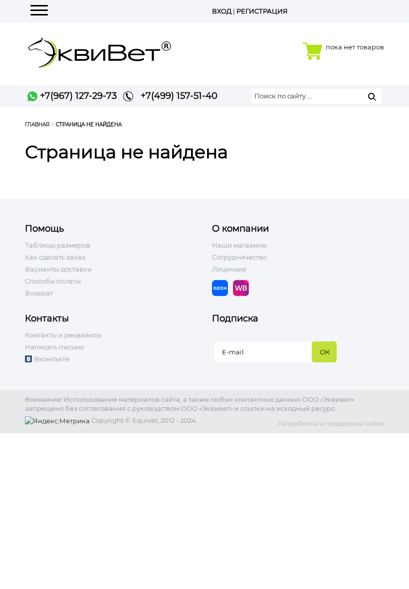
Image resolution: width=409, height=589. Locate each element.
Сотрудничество (239, 257)
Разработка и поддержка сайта (331, 423)
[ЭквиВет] (100, 49)
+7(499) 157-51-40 (175, 95)
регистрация (262, 11)
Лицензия (229, 269)
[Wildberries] (243, 287)
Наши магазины (239, 245)
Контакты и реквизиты (63, 335)
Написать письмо (54, 347)
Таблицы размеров (57, 245)
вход (221, 11)
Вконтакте (51, 359)
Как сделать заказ (55, 257)
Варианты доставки (58, 269)
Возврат (39, 293)
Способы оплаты (53, 281)
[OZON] (222, 287)
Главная (37, 124)
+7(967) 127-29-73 (77, 95)
